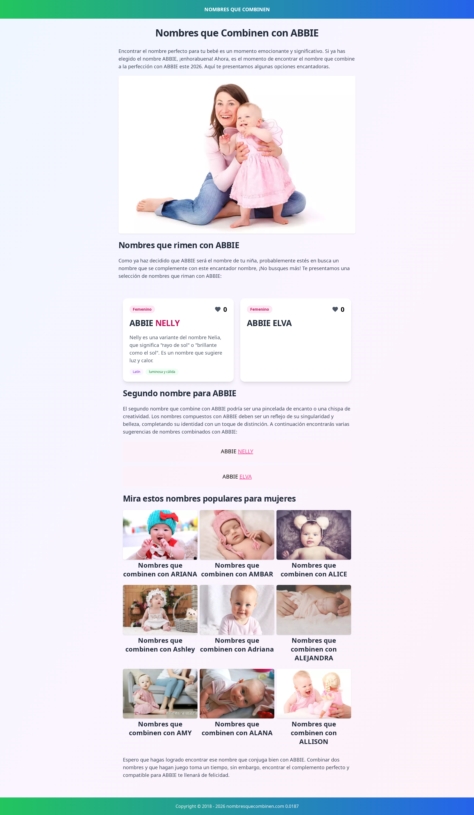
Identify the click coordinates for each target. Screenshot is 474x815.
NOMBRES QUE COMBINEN (237, 9)
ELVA (245, 476)
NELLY (167, 323)
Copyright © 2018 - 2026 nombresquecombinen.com (230, 806)
